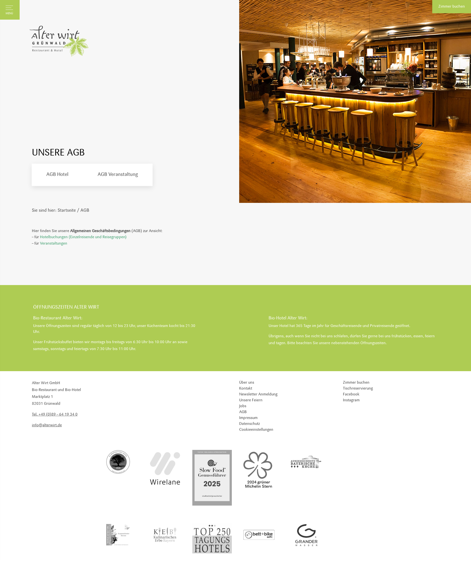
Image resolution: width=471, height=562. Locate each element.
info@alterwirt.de (47, 425)
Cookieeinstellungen (256, 430)
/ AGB (83, 210)
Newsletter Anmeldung (258, 394)
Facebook (351, 394)
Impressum (248, 418)
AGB (243, 412)
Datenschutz (249, 424)
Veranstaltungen (53, 244)
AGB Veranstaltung (118, 174)
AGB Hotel (57, 174)
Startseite (67, 210)
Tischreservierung (358, 389)
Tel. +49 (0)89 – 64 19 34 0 (55, 415)
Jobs (242, 406)
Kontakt (245, 389)
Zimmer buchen (451, 7)
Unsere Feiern (250, 400)
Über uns (246, 383)
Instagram (351, 400)
